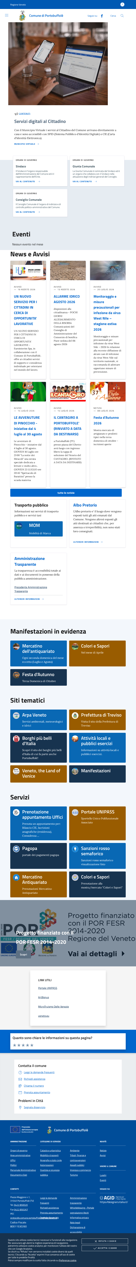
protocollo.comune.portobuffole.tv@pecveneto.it (33, 1218)
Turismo (74, 1175)
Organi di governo (18, 1150)
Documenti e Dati (18, 1175)
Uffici (12, 1160)
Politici (13, 1165)
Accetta (107, 1248)
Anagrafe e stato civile (51, 1160)
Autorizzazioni (47, 1165)
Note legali (75, 1222)
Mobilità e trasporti (49, 1155)
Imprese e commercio (80, 1170)
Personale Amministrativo (23, 1170)
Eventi (103, 1180)
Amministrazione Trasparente (29, 561)
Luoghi (103, 1175)
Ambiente (74, 1150)
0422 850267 (21, 1209)
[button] (18, 4)
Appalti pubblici (77, 1165)
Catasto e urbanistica (50, 1150)
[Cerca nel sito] (122, 15)
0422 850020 (21, 1205)
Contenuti (24, 113)
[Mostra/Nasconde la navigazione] (7, 15)
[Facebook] (100, 15)
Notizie (103, 1150)
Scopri (23, 954)
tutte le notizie (66, 493)
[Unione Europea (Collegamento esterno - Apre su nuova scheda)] (25, 1130)
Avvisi (103, 1155)
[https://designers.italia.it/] (113, 1197)
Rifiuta (107, 1241)
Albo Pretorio (85, 505)
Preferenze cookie (67, 1260)
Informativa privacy (79, 1217)
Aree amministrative (20, 1155)
